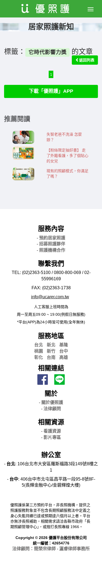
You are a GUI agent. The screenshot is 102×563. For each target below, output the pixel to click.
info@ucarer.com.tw (50, 296)
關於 (51, 393)
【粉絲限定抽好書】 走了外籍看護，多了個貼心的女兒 (67, 155)
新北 (51, 344)
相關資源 (51, 422)
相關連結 (51, 368)
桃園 (38, 351)
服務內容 (51, 228)
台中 (63, 351)
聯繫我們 (51, 263)
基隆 (63, 344)
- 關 (51, 402)
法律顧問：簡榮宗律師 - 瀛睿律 (51, 548)
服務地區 (51, 335)
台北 (38, 344)
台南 (51, 357)
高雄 (63, 357)
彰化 (38, 357)
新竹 (51, 351)
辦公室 (51, 454)
